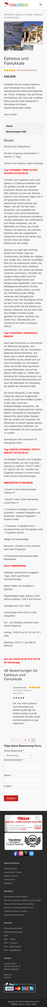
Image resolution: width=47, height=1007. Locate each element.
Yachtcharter (9, 879)
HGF (6, 935)
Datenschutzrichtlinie (13, 928)
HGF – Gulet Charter (12, 946)
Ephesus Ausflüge (24, 14)
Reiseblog (8, 883)
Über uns (8, 974)
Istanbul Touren (10, 868)
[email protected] (11, 969)
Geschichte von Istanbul (14, 915)
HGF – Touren (9, 939)
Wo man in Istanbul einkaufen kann (19, 907)
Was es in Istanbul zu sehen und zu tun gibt (22, 900)
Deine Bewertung (14, 750)
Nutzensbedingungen (13, 932)
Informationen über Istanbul (15, 896)
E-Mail (8, 786)
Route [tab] (9, 126)
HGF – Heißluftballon (12, 950)
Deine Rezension (13, 760)
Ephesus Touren (10, 876)
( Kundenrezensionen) (26, 70)
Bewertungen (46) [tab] (16, 131)
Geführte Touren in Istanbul (15, 911)
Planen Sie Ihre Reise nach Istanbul (19, 904)
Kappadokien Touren (13, 872)
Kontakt (7, 977)
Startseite (9, 14)
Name (8, 775)
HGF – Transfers (10, 943)
